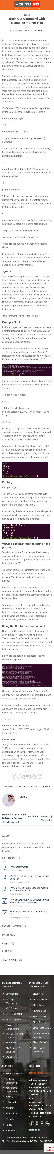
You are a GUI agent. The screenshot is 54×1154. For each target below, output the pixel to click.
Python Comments (19, 867)
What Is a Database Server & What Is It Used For (29, 877)
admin (41, 31)
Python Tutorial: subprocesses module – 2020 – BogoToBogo (30, 889)
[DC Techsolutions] (27, 5)
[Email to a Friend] (29, 776)
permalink (46, 786)
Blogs (27, 15)
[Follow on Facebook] (31, 1123)
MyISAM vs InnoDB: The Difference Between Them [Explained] (14, 818)
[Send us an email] (47, 1123)
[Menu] (4, 4)
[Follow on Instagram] (37, 1123)
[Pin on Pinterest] (34, 776)
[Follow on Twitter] (42, 1123)
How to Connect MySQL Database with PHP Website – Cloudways (29, 901)
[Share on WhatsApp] (14, 776)
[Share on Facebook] (19, 776)
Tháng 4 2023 (9, 960)
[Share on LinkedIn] (40, 776)
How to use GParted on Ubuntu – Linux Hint (29, 913)
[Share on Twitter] (24, 776)
